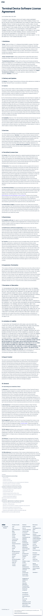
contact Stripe (24, 423)
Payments (14, 554)
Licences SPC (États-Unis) (8, 491)
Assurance (24, 564)
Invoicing (14, 546)
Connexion (35, 572)
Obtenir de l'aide (36, 566)
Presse (34, 557)
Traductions (4, 499)
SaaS (23, 552)
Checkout (14, 534)
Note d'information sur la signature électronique (12, 485)
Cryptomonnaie (15, 539)
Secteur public (25, 574)
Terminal (13, 564)
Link (13, 550)
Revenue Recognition (16, 559)
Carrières (34, 556)
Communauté (35, 532)
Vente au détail (25, 575)
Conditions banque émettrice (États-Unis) (11, 493)
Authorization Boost (16, 529)
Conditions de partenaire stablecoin (10, 496)
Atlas (13, 528)
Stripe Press (35, 559)
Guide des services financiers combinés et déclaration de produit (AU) (16, 505)
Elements (14, 542)
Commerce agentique (26, 529)
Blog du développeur (26, 606)
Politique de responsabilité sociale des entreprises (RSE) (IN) (14, 510)
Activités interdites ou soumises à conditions (11, 483)
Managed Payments (16, 551)
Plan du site (35, 545)
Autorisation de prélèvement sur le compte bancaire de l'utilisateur (16, 482)
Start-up (24, 528)
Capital (13, 532)
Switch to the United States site (20, 613)
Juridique (4, 474)
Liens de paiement (15, 553)
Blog (33, 531)
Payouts (13, 556)
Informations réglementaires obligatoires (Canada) (12, 508)
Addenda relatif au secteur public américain (11, 511)
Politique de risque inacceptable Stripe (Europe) (12, 502)
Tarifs (13, 526)
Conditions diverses (6, 479)
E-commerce (24, 532)
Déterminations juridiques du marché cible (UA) (12, 507)
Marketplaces (25, 547)
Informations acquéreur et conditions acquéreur (12, 488)
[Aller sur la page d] (3, 524)
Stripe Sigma (14, 560)
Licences (34, 544)
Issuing (13, 548)
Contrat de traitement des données (9, 497)
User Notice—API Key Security (8, 504)
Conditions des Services (7, 480)
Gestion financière (26, 548)
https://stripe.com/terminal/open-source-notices (14, 195)
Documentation (25, 594)
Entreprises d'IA (25, 553)
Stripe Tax (14, 562)
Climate (13, 535)
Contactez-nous (36, 560)
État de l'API (24, 599)
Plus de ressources (36, 550)
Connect (13, 537)
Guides (34, 526)
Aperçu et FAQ (5, 477)
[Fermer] (41, 610)
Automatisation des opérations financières (26, 538)
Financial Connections (16, 543)
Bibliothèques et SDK (26, 603)
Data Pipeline (14, 540)
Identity (13, 545)
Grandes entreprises (26, 526)
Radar (13, 557)
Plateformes (24, 550)
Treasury (14, 565)
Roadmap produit (36, 554)
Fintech (23, 558)
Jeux (23, 559)
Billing (13, 531)
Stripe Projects (25, 605)
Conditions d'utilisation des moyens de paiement (12, 494)
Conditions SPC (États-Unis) (8, 490)
